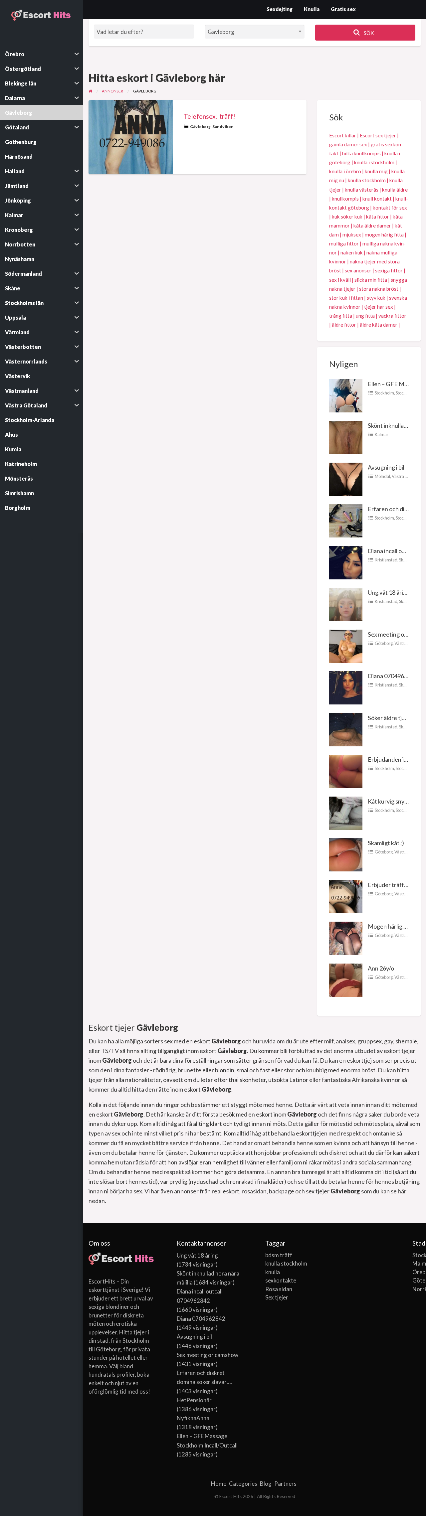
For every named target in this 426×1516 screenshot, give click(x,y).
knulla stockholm (367, 180)
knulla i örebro (345, 171)
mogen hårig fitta (384, 234)
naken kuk (351, 252)
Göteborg (384, 643)
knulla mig (376, 171)
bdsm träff (278, 1255)
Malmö (416, 1263)
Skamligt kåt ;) (386, 842)
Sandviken (223, 126)
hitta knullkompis (361, 153)
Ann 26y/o (381, 968)
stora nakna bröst (378, 289)
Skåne (404, 559)
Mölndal (382, 476)
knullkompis (345, 199)
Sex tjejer (276, 1297)
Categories (243, 1483)
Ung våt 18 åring (389, 592)
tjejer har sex (378, 307)
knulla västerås (361, 190)
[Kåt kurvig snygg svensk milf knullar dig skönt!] (345, 812)
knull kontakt (377, 199)
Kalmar (381, 434)
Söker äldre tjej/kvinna (397, 717)
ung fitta (365, 316)
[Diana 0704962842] (345, 687)
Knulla (312, 9)
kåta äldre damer (372, 225)
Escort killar (342, 135)
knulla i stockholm (374, 162)
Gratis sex (343, 9)
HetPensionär (194, 1400)
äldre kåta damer (378, 325)
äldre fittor (344, 325)
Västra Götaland (407, 476)
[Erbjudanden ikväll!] (345, 770)
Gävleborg (200, 126)
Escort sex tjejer (378, 135)
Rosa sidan (278, 1289)
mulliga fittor (344, 243)
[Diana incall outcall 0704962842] (345, 561)
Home (218, 1483)
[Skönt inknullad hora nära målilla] (345, 436)
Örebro (416, 1272)
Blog (266, 1483)
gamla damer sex (348, 144)
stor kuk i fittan (346, 298)
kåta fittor (377, 217)
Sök (368, 33)
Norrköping (416, 1289)
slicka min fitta (370, 280)
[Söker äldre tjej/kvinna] (345, 728)
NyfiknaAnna (193, 1418)
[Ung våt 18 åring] (345, 603)
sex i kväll (340, 280)
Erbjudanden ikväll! (392, 759)
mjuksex (351, 234)
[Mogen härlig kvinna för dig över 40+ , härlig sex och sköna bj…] (345, 937)
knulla (272, 1272)
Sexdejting (280, 9)
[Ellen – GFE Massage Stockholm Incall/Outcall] (345, 394)
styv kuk (376, 298)
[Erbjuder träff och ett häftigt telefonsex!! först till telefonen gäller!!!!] (345, 895)
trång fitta (340, 316)
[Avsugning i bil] (345, 478)
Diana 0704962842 (392, 676)
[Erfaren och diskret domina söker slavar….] (345, 520)
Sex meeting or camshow (207, 1354)
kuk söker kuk (347, 217)
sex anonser (358, 270)
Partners (285, 1483)
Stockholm (384, 392)
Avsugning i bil (386, 467)
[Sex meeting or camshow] (345, 645)
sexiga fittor (389, 270)
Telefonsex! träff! (209, 116)
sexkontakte (280, 1280)
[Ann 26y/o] (345, 979)
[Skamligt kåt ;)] (345, 854)
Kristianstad (386, 559)
